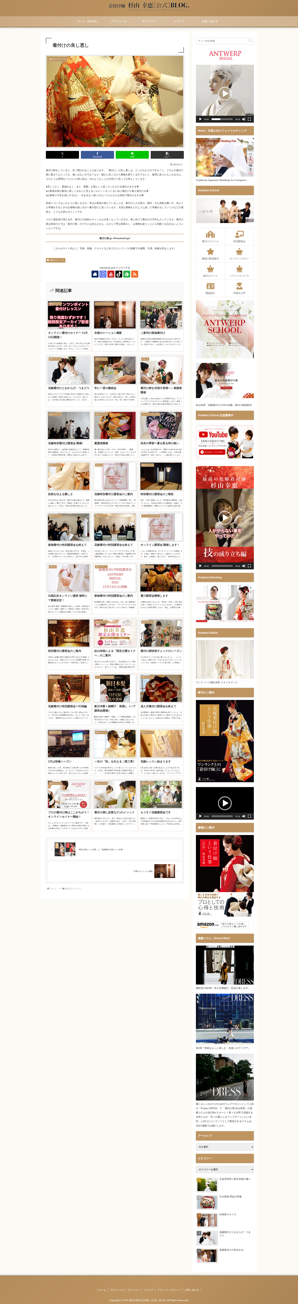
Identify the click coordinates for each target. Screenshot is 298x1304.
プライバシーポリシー (169, 1289)
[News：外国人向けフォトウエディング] (225, 175)
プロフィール (117, 1289)
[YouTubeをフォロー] (110, 274)
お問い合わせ (192, 1289)
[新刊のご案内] (225, 781)
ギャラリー (134, 1289)
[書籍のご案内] (225, 915)
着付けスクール (57, 260)
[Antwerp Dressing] (225, 622)
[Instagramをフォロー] (103, 274)
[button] (167, 155)
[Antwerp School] (225, 222)
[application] (225, 94)
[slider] (222, 119)
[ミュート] (244, 119)
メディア (148, 1289)
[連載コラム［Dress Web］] (225, 983)
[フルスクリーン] (249, 119)
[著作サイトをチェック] (95, 274)
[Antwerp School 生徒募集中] (225, 460)
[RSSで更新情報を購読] (134, 274)
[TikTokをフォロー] (118, 274)
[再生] (200, 119)
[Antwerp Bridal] (225, 677)
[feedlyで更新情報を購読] (126, 274)
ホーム (102, 1289)
